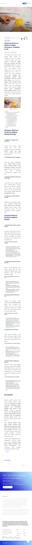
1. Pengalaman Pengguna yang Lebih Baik (11, 113)
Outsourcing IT (18, 533)
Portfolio (17, 535)
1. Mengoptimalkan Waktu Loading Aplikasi (12, 118)
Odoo (17, 531)
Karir (24, 529)
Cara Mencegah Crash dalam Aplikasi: (12, 124)
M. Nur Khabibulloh (12, 52)
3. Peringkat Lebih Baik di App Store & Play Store (12, 115)
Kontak (24, 3)
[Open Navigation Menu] (29, 3)
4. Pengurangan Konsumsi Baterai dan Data (12, 116)
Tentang (25, 535)
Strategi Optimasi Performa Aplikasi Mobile (10, 117)
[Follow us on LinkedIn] (7, 537)
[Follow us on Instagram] (18, 537)
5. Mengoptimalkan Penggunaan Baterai (11, 125)
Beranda (17, 529)
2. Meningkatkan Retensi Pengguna (11, 114)
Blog (24, 531)
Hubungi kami (6, 487)
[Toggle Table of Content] (18, 111)
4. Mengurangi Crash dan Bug (10, 123)
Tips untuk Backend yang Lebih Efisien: (12, 122)
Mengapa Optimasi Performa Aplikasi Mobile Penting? (12, 112)
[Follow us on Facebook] (12, 537)
